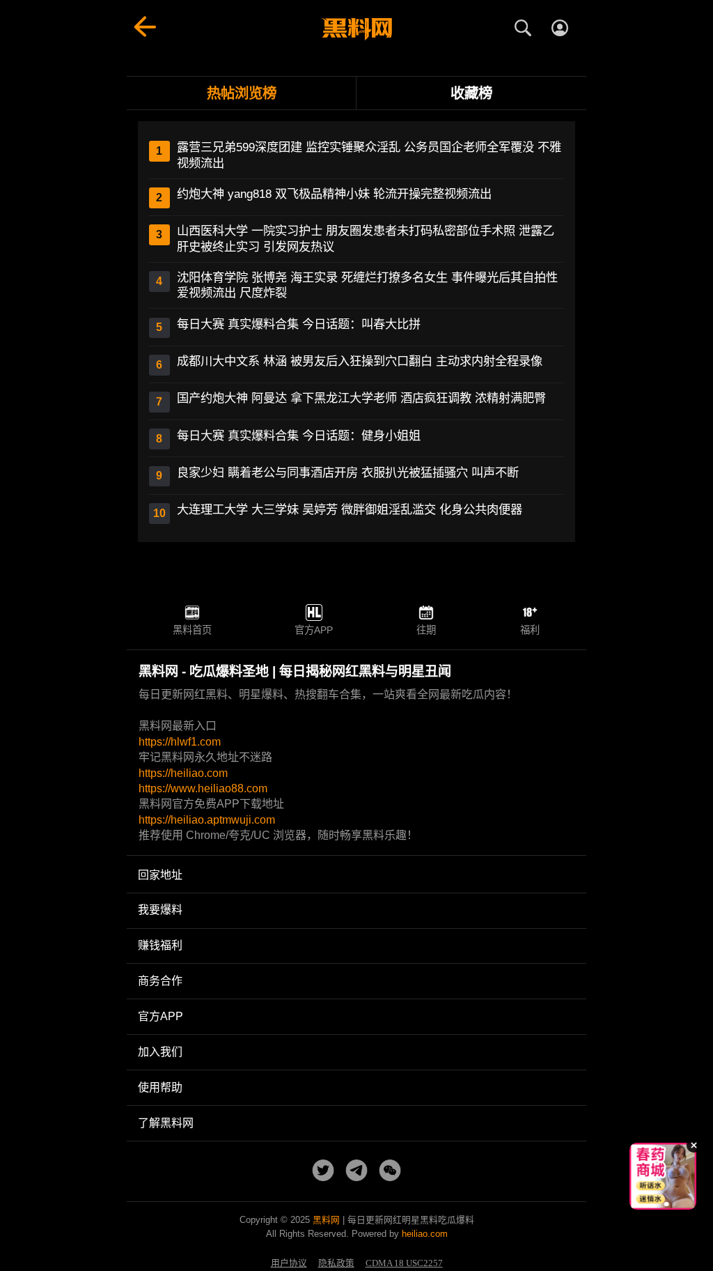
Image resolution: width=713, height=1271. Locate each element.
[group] (662, 1176)
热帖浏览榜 (241, 93)
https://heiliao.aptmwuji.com (207, 820)
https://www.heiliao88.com (203, 788)
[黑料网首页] (356, 29)
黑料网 (326, 1220)
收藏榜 (471, 93)
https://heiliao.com (183, 773)
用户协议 (289, 1263)
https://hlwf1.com (180, 742)
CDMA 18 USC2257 (404, 1263)
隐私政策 (336, 1263)
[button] (652, 1204)
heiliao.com (425, 1233)
